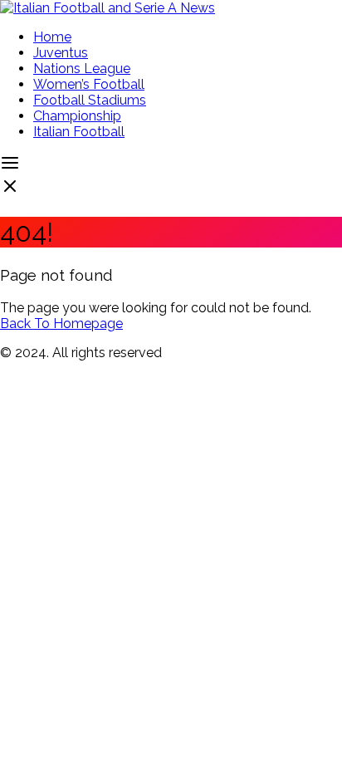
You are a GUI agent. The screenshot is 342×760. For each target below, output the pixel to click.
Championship (77, 116)
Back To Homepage (61, 323)
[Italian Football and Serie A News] (107, 8)
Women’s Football (88, 84)
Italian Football (79, 132)
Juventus (60, 53)
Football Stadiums (89, 100)
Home (52, 37)
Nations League (81, 68)
